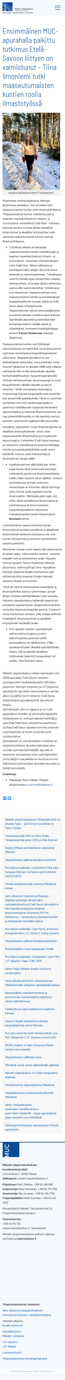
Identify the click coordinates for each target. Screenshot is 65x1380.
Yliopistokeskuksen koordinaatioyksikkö (24, 1358)
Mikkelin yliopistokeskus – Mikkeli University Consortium (35, 1371)
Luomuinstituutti (12, 1352)
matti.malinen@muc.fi (40, 784)
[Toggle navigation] (58, 8)
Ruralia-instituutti (12, 1325)
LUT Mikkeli (9, 1346)
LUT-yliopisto (10, 1342)
